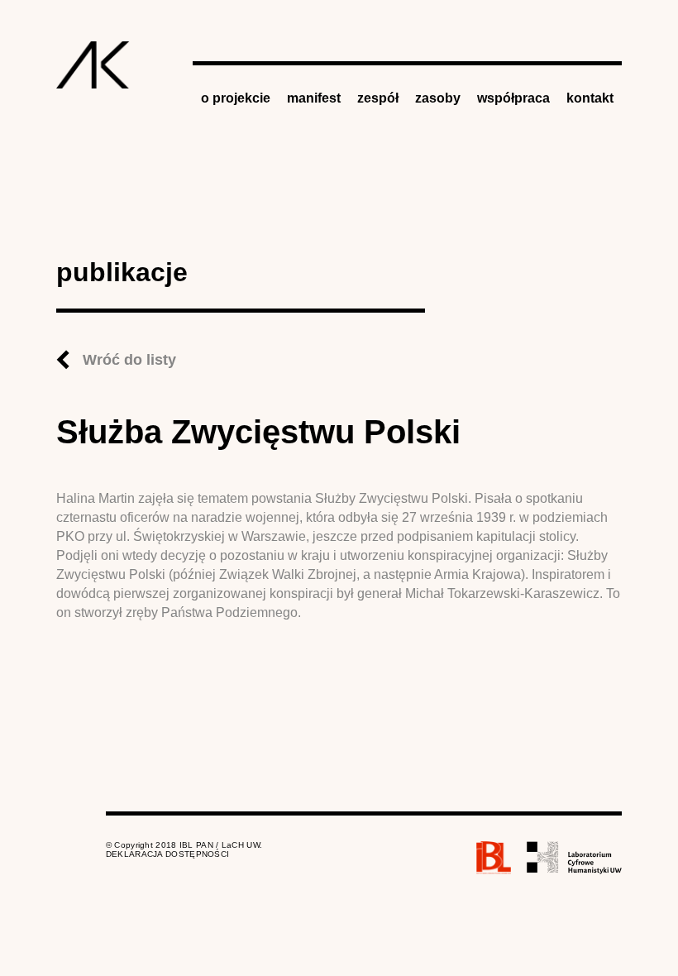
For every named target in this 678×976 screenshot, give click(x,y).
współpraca (513, 98)
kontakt (590, 98)
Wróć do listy (129, 360)
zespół (378, 98)
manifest (314, 98)
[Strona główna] (93, 65)
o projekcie (235, 98)
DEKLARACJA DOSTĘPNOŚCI (168, 854)
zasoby (438, 98)
